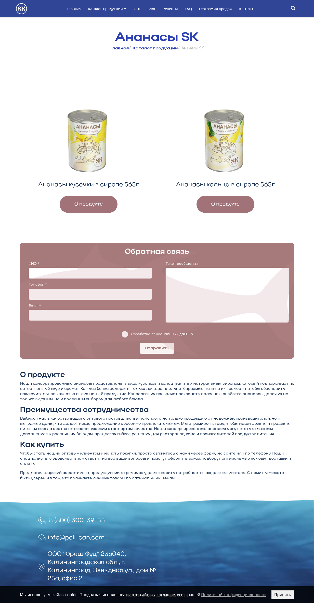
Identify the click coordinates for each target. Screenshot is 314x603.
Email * (35, 306)
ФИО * (34, 264)
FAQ (188, 8)
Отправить (157, 348)
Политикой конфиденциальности (233, 594)
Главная (74, 8)
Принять (282, 594)
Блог (151, 8)
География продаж (215, 8)
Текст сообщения (182, 264)
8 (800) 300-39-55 (77, 520)
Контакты (247, 8)
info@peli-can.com (76, 538)
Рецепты (170, 8)
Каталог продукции (105, 8)
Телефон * (38, 285)
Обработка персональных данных (162, 334)
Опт (137, 8)
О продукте (88, 204)
